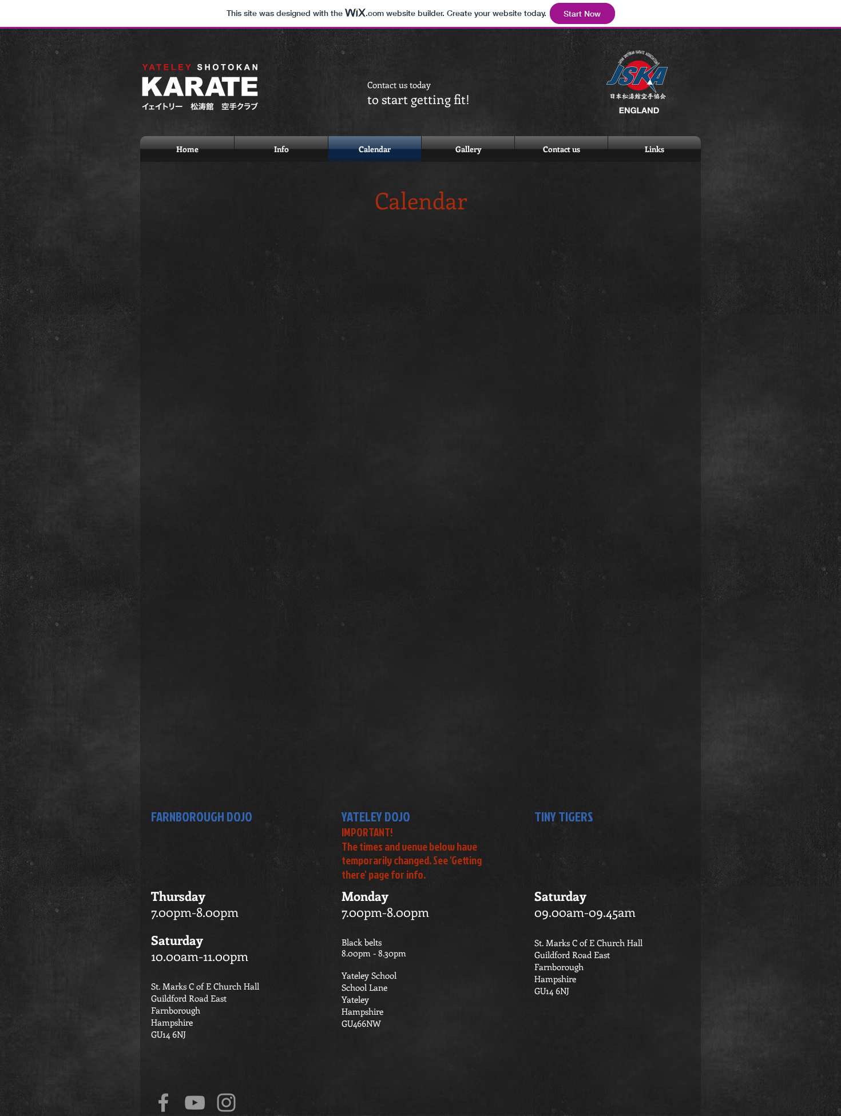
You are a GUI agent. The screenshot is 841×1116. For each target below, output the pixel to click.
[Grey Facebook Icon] (163, 1102)
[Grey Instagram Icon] (226, 1102)
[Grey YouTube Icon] (195, 1102)
